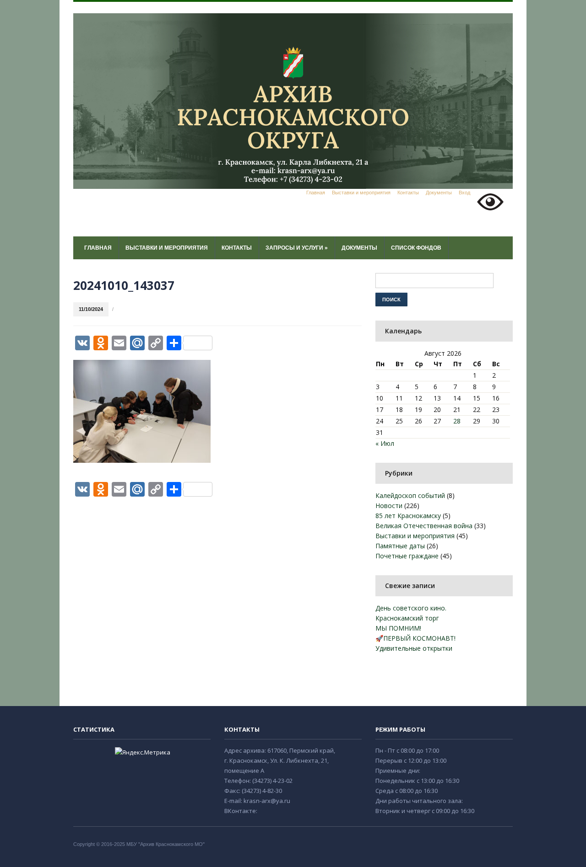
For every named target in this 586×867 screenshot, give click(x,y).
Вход (464, 192)
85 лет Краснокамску (408, 515)
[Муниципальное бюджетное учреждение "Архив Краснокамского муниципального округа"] (293, 100)
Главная (315, 192)
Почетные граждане (407, 555)
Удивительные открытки (413, 648)
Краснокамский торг (407, 618)
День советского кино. (410, 608)
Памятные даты (400, 545)
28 (457, 421)
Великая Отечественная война (423, 525)
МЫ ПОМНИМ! (398, 628)
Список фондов (416, 248)
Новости (388, 505)
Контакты (408, 192)
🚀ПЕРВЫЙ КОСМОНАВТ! (415, 638)
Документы (439, 192)
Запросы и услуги (297, 248)
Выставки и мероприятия (361, 192)
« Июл (384, 443)
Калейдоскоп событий (410, 495)
